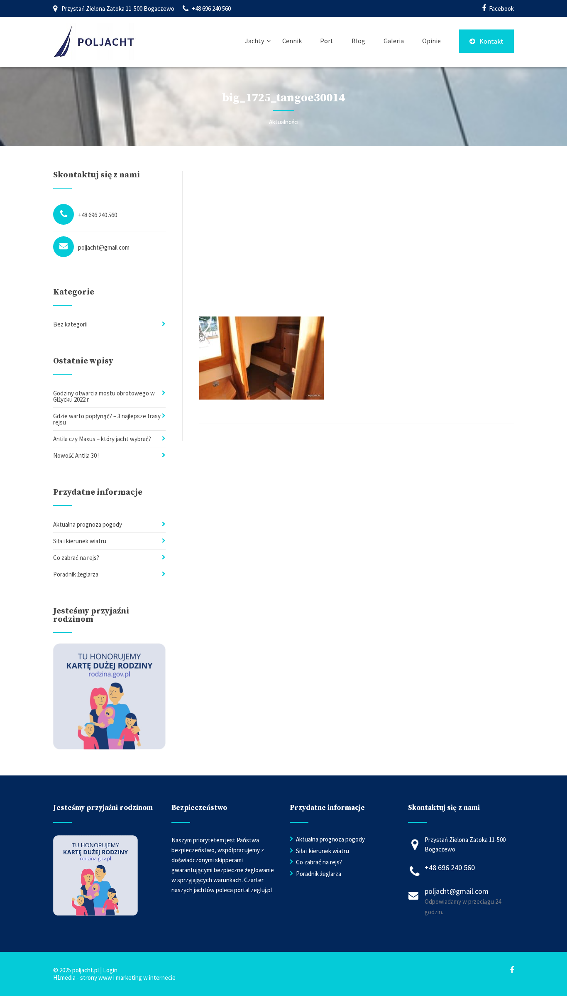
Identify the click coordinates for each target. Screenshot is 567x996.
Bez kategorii (70, 324)
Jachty (254, 41)
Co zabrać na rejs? (76, 558)
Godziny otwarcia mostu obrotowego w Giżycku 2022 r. (104, 396)
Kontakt (491, 41)
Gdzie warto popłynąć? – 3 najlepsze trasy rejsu (107, 419)
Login (110, 970)
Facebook (501, 8)
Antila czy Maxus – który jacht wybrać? (102, 439)
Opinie (431, 41)
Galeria (394, 41)
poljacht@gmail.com (104, 247)
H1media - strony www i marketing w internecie (114, 977)
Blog (358, 41)
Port (326, 41)
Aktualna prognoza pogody (87, 524)
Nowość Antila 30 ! (76, 455)
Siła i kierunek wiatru (79, 541)
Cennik (292, 41)
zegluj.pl (261, 890)
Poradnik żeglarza (75, 574)
